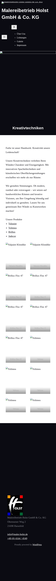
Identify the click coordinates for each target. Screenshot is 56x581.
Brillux (11, 232)
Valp (10, 223)
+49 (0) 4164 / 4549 (17, 538)
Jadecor (12, 236)
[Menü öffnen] (4, 37)
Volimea (12, 227)
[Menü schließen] (14, 27)
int (15, 223)
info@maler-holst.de (17, 534)
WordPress (37, 544)
